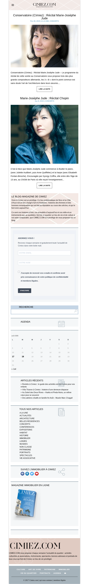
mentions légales (60, 580)
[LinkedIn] (27, 474)
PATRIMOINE (25, 450)
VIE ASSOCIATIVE (27, 458)
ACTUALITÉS (25, 416)
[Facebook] (22, 474)
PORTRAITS (25, 452)
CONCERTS (54, 21)
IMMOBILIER (25, 438)
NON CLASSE (26, 447)
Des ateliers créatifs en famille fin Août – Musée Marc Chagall (47, 398)
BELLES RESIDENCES (30, 421)
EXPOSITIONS (26, 430)
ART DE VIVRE (34, 569)
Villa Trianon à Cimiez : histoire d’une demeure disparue (45, 390)
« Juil (13, 369)
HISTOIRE (24, 435)
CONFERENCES (27, 427)
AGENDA (57, 573)
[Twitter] (32, 474)
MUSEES (24, 444)
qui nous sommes (46, 580)
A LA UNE (45, 21)
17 (13, 356)
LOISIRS (23, 441)
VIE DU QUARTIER (29, 573)
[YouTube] (37, 474)
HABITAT (23, 433)
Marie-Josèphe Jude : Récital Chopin (44, 98)
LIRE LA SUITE (44, 89)
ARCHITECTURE (27, 418)
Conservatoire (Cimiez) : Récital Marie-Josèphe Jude (44, 16)
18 (23, 356)
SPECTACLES (26, 455)
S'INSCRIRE (24, 290)
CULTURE (21, 569)
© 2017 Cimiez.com (30, 580)
